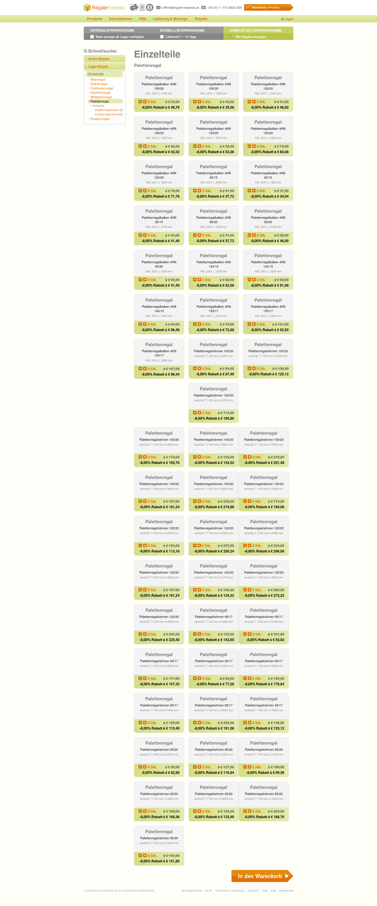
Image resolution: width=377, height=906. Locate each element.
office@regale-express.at (180, 7)
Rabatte (201, 18)
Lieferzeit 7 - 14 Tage (181, 36)
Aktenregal (98, 79)
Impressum (286, 890)
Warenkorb (265, 7)
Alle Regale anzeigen (251, 36)
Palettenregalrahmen (107, 114)
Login (288, 19)
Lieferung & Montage (170, 18)
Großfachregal (101, 92)
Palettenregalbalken (107, 110)
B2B (273, 890)
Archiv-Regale (98, 58)
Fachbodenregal (102, 88)
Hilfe (142, 18)
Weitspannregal (101, 97)
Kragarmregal (100, 118)
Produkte (94, 18)
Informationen (120, 18)
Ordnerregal (99, 84)
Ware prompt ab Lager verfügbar (120, 36)
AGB (265, 890)
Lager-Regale (98, 66)
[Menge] (140, 101)
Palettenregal (100, 101)
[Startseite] (104, 7)
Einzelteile (96, 74)
